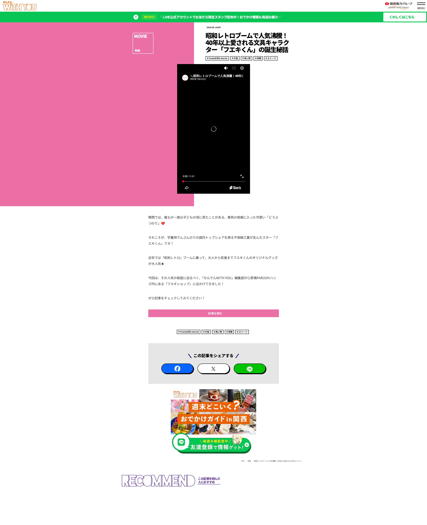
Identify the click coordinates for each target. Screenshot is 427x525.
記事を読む (215, 313)
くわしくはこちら (401, 17)
